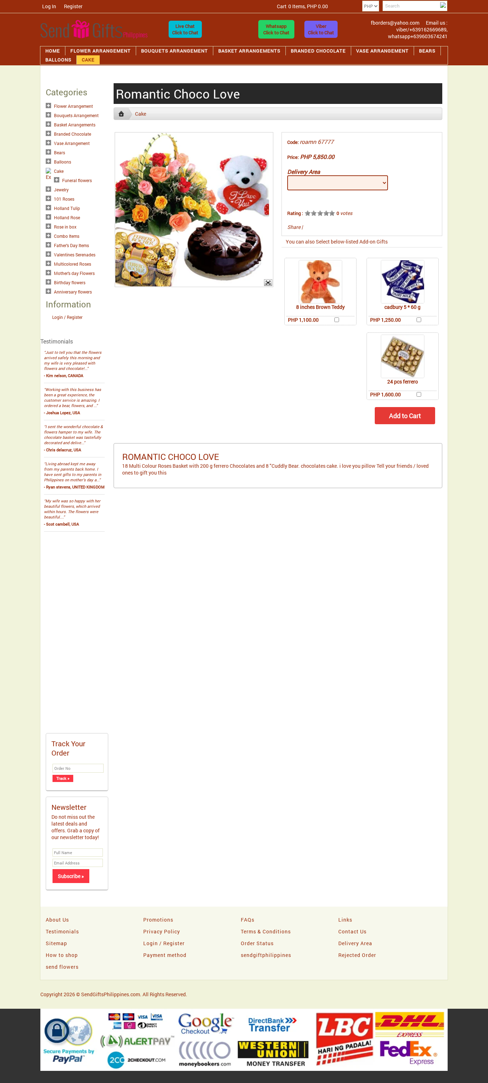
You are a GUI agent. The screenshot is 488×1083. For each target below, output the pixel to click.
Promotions (158, 919)
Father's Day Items (71, 245)
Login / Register (67, 317)
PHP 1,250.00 (385, 319)
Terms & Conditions (266, 931)
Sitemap (56, 943)
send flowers (62, 966)
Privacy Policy (161, 931)
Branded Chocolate (318, 50)
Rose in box (65, 227)
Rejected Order (357, 955)
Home (52, 50)
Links (345, 919)
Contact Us (352, 931)
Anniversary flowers (73, 292)
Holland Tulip (67, 208)
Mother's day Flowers (74, 273)
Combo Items (66, 236)
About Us (57, 919)
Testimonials (62, 931)
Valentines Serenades (74, 254)
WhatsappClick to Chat (276, 29)
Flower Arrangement (100, 50)
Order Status (257, 943)
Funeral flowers (77, 180)
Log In (49, 6)
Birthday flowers (69, 282)
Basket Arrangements (249, 50)
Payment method (164, 955)
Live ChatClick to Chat (185, 29)
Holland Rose (67, 217)
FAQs (247, 919)
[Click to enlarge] (320, 282)
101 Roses (64, 199)
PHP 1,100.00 (303, 319)
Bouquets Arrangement (174, 50)
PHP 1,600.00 (385, 394)
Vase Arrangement (382, 50)
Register (73, 6)
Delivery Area (303, 171)
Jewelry (61, 189)
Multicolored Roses (72, 264)
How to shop (62, 955)
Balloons (58, 59)
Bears (427, 50)
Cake (88, 59)
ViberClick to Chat (321, 29)
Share (293, 227)
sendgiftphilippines (266, 955)
